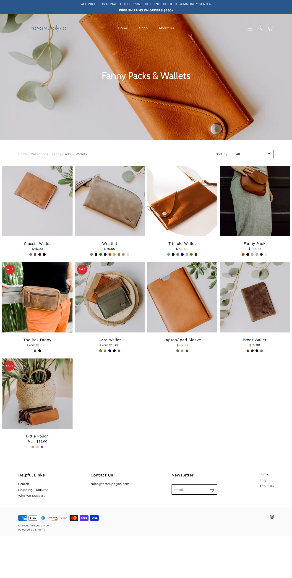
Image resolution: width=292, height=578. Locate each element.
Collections (39, 154)
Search (23, 484)
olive (114, 254)
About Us (166, 28)
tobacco (30, 254)
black (44, 254)
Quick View (37, 201)
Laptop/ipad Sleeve (182, 339)
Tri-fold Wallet (182, 243)
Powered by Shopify (31, 529)
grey (91, 254)
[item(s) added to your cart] (270, 28)
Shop (143, 28)
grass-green (100, 254)
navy (105, 254)
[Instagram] (272, 517)
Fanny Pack (255, 243)
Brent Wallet (254, 339)
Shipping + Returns (33, 490)
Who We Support (31, 495)
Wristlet (109, 243)
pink (37, 447)
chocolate (39, 254)
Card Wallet (110, 339)
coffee (128, 254)
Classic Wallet (37, 243)
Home (123, 28)
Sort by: (222, 154)
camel (109, 254)
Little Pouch (37, 436)
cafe (35, 254)
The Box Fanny (37, 339)
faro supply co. (39, 525)
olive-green (168, 254)
